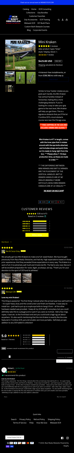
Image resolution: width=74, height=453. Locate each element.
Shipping (41, 64)
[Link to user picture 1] (6, 278)
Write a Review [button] (66, 351)
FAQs (31, 422)
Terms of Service (19, 422)
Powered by (65, 357)
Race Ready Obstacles (52, 443)
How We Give (41, 422)
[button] (44, 46)
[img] (7, 247)
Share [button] (5, 397)
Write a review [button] (37, 235)
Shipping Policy (54, 419)
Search (14, 419)
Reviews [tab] (5, 357)
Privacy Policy (25, 419)
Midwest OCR (55, 422)
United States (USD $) (14, 437)
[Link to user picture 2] (16, 278)
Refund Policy (39, 419)
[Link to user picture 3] (27, 278)
